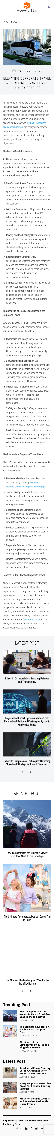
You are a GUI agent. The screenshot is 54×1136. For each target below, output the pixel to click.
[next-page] (29, 772)
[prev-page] (23, 772)
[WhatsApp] (41, 1128)
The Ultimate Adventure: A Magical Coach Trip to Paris (27, 918)
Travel (13, 21)
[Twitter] (36, 1128)
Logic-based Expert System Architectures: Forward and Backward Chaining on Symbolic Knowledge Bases (27, 721)
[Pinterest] (31, 1128)
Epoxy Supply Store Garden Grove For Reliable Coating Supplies (35, 1086)
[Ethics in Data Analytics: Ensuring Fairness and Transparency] (27, 662)
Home (5, 21)
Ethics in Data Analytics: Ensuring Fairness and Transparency (27, 680)
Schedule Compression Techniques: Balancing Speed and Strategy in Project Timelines (27, 762)
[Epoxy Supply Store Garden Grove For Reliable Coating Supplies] (10, 1087)
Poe (19, 71)
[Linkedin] (26, 1128)
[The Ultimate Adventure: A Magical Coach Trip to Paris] (27, 888)
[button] (49, 7)
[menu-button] (5, 7)
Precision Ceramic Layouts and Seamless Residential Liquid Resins (35, 1101)
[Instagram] (21, 1128)
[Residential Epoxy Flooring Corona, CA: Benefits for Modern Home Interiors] (10, 1072)
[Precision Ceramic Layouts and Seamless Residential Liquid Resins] (10, 1103)
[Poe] (14, 71)
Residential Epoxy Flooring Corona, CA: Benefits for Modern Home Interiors (35, 1071)
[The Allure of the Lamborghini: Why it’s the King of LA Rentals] (27, 952)
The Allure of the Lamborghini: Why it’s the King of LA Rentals (27, 981)
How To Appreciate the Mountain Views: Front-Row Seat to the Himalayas (27, 854)
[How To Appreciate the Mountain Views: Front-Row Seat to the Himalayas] (27, 824)
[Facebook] (17, 1128)
